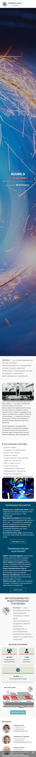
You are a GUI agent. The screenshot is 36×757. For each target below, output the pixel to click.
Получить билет (18, 590)
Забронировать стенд (18, 541)
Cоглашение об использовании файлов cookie (15, 755)
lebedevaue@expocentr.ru (20, 731)
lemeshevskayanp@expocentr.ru (22, 742)
